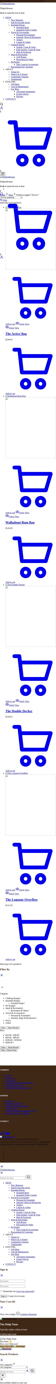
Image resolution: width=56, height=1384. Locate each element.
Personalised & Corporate (22, 67)
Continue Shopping (28, 1314)
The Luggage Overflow (21, 899)
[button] (12, 1346)
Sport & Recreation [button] (19, 54)
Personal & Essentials (25, 35)
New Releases (17, 20)
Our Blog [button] (15, 89)
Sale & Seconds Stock (20, 22)
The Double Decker (18, 711)
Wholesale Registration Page (17, 1088)
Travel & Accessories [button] (20, 32)
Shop (11, 195)
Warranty (9, 1101)
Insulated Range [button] (18, 25)
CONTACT (10, 99)
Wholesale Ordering (14, 1085)
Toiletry (19, 40)
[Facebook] (1, 1134)
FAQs (8, 1075)
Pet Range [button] (15, 62)
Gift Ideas (15, 84)
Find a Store (10, 1080)
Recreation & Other (24, 59)
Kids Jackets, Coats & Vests (28, 49)
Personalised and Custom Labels (19, 1083)
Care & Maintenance (20, 86)
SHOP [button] (8, 17)
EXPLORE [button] (10, 82)
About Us (15, 72)
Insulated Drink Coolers (26, 30)
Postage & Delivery (13, 1103)
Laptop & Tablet (23, 42)
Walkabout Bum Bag (20, 522)
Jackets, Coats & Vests (26, 47)
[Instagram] (5, 1134)
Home (2, 195)
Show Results (13, 1028)
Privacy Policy (11, 1108)
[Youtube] (8, 1134)
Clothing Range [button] (17, 45)
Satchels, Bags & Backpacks (28, 37)
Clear (3, 1028)
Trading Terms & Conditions (17, 1113)
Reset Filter (11, 1050)
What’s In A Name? (19, 74)
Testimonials (16, 79)
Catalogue (9, 1078)
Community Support (19, 77)
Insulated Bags (22, 27)
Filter (3, 1050)
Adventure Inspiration (25, 91)
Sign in (4, 1296)
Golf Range (21, 57)
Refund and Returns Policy (17, 1106)
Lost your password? (25, 1291)
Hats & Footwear (23, 52)
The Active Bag (16, 334)
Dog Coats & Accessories (27, 64)
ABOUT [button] (9, 69)
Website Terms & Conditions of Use (20, 1111)
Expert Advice (22, 94)
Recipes (19, 96)
